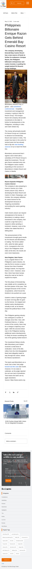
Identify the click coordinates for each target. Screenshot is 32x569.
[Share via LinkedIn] (13, 392)
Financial (25, 537)
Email (7, 468)
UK (12, 553)
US (18, 553)
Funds (3, 516)
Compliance (5, 497)
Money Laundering (8, 537)
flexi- (6, 489)
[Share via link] (17, 392)
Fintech (3, 503)
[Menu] (27, 3)
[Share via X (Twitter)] (9, 392)
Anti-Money (6, 550)
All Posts (5, 13)
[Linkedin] (2, 563)
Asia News (4, 526)
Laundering (16, 534)
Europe (3, 523)
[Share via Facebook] (5, 392)
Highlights (4, 510)
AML (17, 537)
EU (12, 540)
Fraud (5, 543)
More (22, 13)
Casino (6, 553)
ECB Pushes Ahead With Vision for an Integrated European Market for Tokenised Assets (15, 422)
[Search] (11, 3)
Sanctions (4, 506)
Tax (3, 513)
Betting (15, 550)
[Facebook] (3, 563)
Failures (13, 543)
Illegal (21, 547)
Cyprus (6, 540)
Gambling (4, 500)
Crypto (20, 543)
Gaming (23, 550)
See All (25, 401)
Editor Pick (14, 13)
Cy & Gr (3, 519)
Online (5, 547)
